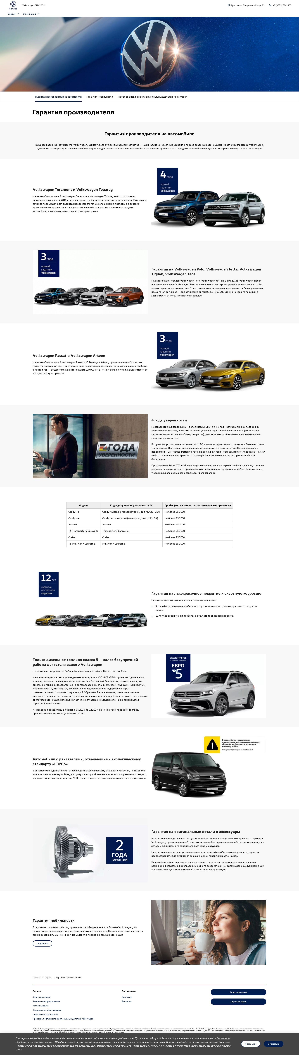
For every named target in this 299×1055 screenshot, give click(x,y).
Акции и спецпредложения (46, 1001)
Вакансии (126, 1001)
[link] (100, 97)
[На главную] (13, 5)
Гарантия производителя (45, 1014)
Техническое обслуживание (47, 1010)
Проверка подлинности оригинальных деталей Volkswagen (63, 1018)
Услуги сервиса (40, 1005)
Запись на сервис (41, 997)
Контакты (126, 997)
